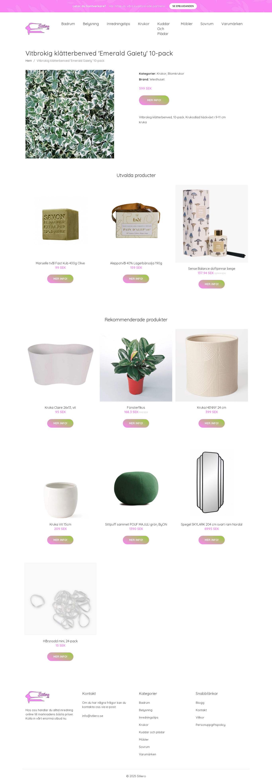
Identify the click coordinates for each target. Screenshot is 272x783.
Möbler (187, 24)
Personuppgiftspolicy (210, 725)
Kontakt (201, 710)
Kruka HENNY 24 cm (211, 408)
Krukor (143, 24)
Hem (28, 61)
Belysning (91, 24)
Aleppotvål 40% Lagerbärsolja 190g (136, 263)
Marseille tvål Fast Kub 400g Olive (60, 263)
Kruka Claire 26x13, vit (60, 408)
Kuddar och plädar (163, 29)
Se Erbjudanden (183, 6)
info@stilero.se (92, 716)
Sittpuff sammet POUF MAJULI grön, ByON (136, 524)
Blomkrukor (176, 73)
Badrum (68, 24)
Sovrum (207, 24)
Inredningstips (118, 24)
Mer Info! (154, 100)
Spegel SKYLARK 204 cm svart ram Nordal (211, 524)
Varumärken (232, 24)
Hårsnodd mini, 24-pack (60, 641)
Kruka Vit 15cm (60, 524)
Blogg (200, 703)
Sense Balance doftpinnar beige (211, 269)
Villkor (200, 717)
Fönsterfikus (136, 408)
